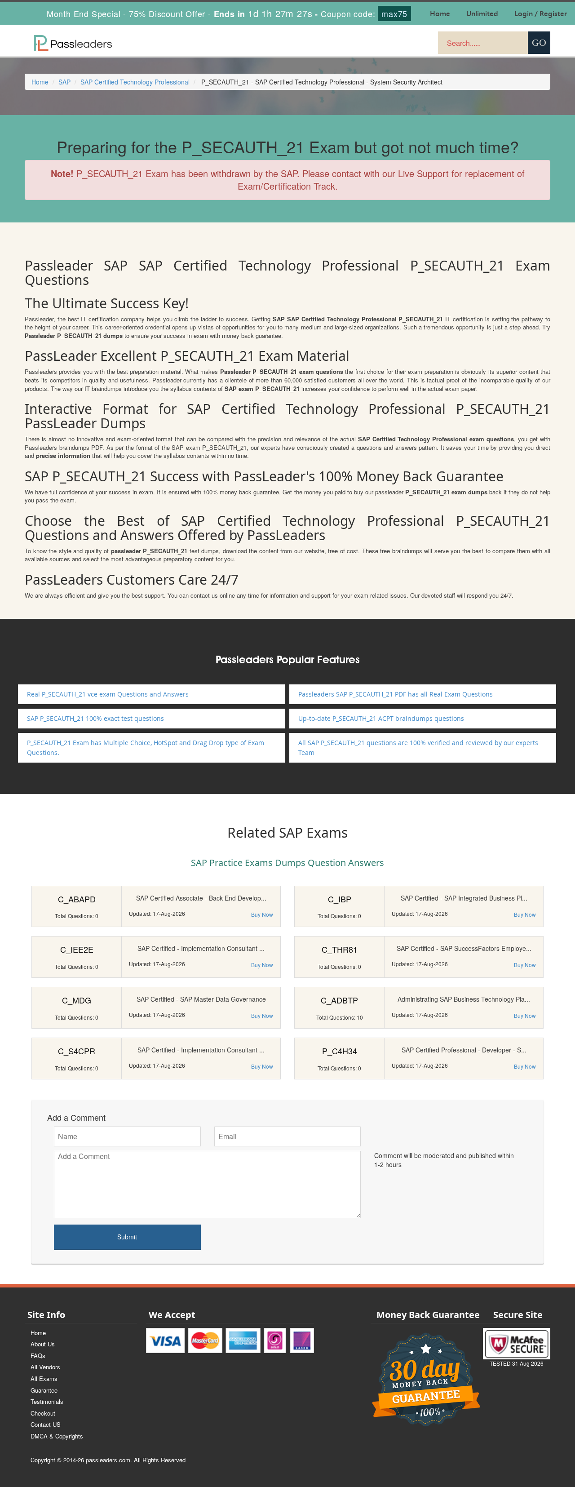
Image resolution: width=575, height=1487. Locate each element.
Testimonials (47, 1401)
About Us (43, 1344)
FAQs (38, 1355)
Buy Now (262, 914)
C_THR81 (340, 949)
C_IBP (339, 899)
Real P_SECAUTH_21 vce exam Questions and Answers (108, 694)
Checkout (43, 1413)
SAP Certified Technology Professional (135, 81)
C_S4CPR (76, 1050)
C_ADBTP (339, 1000)
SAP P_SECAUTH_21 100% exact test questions (95, 718)
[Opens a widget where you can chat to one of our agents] (513, 1435)
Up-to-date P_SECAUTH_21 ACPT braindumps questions (381, 718)
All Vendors (45, 1367)
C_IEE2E (76, 949)
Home (40, 81)
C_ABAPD (77, 899)
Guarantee (44, 1390)
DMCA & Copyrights (57, 1436)
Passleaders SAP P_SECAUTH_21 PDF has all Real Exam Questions (395, 694)
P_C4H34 (339, 1050)
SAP (64, 81)
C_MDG (76, 1000)
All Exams (44, 1378)
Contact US (46, 1424)
